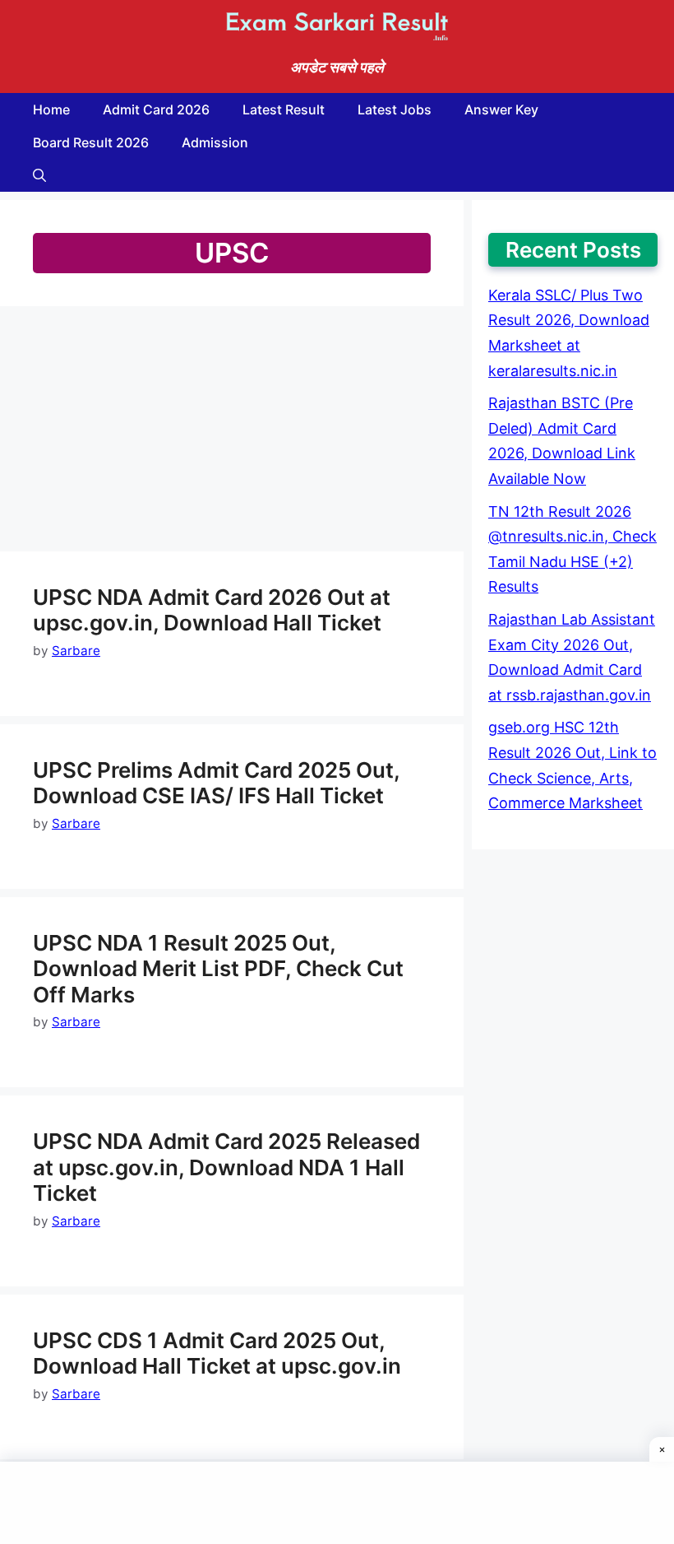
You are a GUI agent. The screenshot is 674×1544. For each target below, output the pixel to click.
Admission (215, 142)
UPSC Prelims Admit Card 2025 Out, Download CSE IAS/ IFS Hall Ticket (216, 782)
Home (51, 109)
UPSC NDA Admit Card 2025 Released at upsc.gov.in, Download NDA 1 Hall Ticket (226, 1166)
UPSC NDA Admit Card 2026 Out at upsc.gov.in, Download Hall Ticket (211, 609)
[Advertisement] (232, 429)
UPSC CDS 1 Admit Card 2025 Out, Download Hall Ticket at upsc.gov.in (217, 1353)
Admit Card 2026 (156, 109)
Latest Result (283, 109)
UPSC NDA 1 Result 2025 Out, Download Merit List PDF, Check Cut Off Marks (218, 968)
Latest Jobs (395, 109)
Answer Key (501, 109)
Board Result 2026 (91, 142)
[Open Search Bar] (39, 175)
